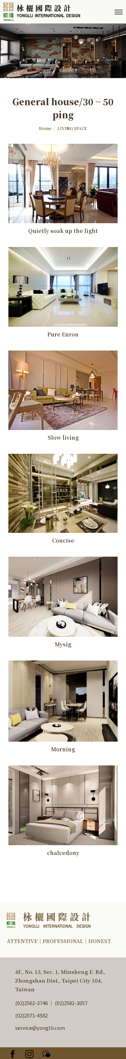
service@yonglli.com (40, 1027)
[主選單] (118, 12)
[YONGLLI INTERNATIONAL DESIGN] (49, 919)
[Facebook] (15, 1053)
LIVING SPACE (72, 128)
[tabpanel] (63, 50)
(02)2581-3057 (70, 1002)
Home (45, 128)
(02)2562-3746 (32, 1002)
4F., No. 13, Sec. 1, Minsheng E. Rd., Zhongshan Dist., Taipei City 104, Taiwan (60, 980)
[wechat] (48, 1053)
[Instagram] (32, 1053)
